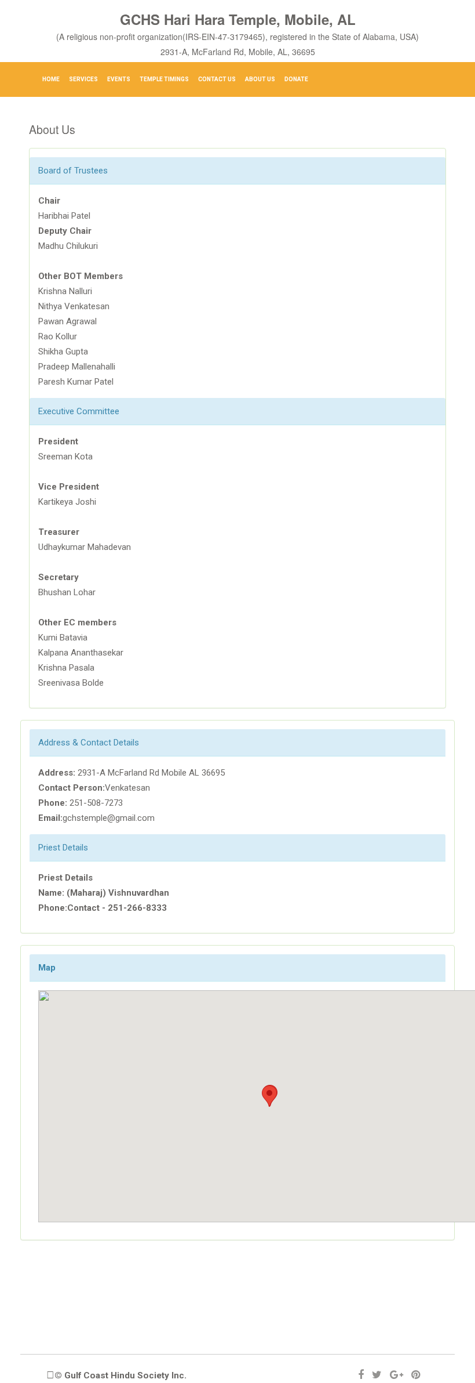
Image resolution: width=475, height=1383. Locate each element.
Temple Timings (164, 79)
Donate (296, 79)
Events (118, 79)
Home (51, 79)
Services (83, 79)
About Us (260, 79)
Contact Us (217, 79)
